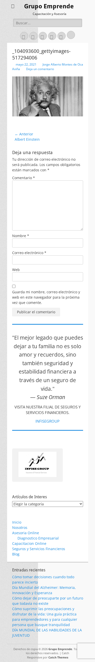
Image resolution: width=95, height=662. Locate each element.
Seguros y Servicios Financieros (38, 548)
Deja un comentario (40, 69)
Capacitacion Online (29, 543)
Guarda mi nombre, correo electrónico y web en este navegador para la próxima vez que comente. (46, 297)
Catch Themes (58, 657)
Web (16, 269)
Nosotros (19, 527)
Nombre (20, 235)
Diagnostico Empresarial (38, 538)
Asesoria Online (25, 532)
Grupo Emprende (49, 6)
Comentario (23, 177)
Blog (16, 554)
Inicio (16, 522)
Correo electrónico (29, 252)
